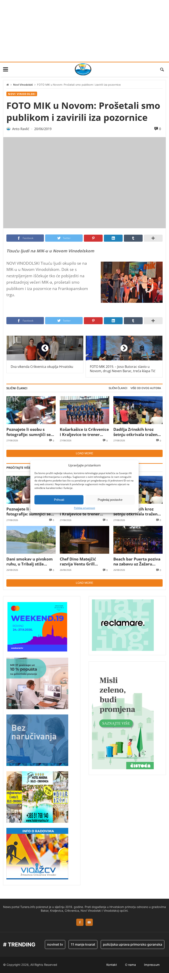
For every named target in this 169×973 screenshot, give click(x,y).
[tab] (118, 388)
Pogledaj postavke (110, 499)
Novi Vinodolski (23, 84)
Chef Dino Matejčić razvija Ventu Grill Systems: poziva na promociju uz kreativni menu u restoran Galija (82, 562)
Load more (84, 453)
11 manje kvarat (74, 944)
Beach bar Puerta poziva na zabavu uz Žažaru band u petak (136, 562)
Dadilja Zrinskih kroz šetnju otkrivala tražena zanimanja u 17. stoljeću (136, 432)
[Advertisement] (84, 31)
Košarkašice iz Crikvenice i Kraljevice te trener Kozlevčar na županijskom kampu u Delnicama (84, 432)
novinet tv (46, 944)
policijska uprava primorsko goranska (123, 944)
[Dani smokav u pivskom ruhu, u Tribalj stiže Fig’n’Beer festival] (31, 540)
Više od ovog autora (145, 388)
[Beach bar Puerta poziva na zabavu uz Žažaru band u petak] (138, 540)
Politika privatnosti (84, 508)
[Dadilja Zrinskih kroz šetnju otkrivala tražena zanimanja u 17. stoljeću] (138, 410)
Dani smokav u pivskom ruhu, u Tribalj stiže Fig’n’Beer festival (29, 562)
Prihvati (59, 499)
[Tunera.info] (83, 69)
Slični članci (118, 388)
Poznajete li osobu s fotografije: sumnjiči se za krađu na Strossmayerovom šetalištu (28, 432)
